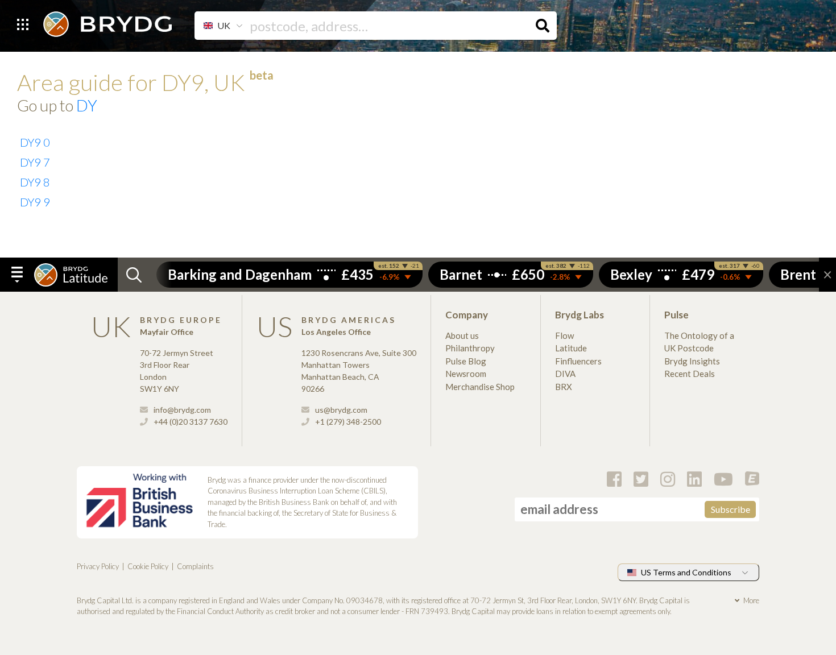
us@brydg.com (340, 409)
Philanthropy (470, 348)
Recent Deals (689, 373)
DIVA (565, 373)
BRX (563, 387)
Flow (564, 335)
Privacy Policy (98, 566)
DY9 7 (35, 162)
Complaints (195, 566)
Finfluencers (578, 361)
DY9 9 (35, 202)
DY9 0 (35, 142)
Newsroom (465, 373)
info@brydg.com (181, 409)
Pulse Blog (465, 361)
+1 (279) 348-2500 (347, 421)
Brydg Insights (692, 361)
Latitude (571, 348)
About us (462, 335)
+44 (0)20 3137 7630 (189, 421)
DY (86, 105)
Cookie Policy (147, 566)
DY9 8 (35, 182)
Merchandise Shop (480, 387)
